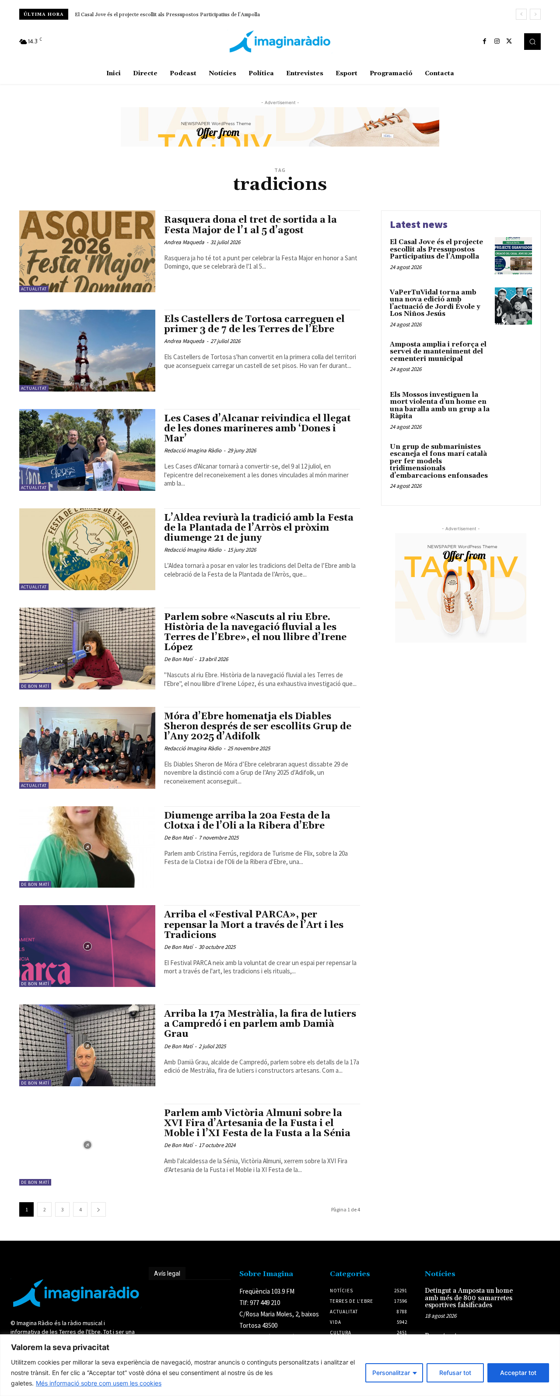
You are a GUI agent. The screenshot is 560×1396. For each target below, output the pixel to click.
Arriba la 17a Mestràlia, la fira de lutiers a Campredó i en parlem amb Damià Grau (260, 1024)
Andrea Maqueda (184, 242)
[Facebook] (485, 41)
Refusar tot (455, 1372)
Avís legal (167, 1273)
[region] (280, 1365)
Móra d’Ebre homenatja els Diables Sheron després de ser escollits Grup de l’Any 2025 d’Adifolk (257, 726)
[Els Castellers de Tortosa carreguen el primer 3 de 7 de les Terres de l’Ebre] (87, 351)
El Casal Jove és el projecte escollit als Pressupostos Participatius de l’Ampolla (167, 14)
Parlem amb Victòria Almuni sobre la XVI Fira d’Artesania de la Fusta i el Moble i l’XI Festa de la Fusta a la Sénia (257, 1123)
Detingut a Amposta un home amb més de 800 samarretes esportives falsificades (469, 1298)
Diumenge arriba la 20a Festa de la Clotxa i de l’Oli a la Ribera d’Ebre (247, 821)
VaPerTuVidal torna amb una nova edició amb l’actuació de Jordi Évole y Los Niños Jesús (435, 303)
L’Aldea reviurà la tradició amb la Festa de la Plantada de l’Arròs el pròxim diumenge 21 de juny (259, 528)
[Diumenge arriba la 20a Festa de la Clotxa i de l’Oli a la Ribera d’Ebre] (87, 847)
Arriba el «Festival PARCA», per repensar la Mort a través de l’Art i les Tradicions (253, 925)
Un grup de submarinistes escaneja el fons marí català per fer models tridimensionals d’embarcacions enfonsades (439, 461)
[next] (535, 14)
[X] (509, 41)
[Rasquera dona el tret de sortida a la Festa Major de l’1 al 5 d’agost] (87, 251)
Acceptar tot (518, 1372)
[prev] (521, 14)
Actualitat (34, 289)
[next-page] (98, 1209)
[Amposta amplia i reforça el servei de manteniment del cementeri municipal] (513, 358)
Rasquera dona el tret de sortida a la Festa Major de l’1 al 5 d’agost (250, 225)
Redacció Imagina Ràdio (192, 450)
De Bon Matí (35, 686)
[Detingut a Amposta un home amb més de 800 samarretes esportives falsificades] (537, 1298)
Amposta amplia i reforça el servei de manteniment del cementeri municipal (438, 351)
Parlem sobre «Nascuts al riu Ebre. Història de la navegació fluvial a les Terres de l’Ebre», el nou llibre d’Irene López (255, 632)
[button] (532, 41)
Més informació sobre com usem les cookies (98, 1383)
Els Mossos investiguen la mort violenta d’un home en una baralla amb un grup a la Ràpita (440, 406)
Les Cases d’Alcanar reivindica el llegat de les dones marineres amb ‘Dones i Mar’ (257, 428)
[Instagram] (497, 41)
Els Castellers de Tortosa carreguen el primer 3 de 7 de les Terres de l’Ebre (254, 324)
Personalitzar (391, 1372)
